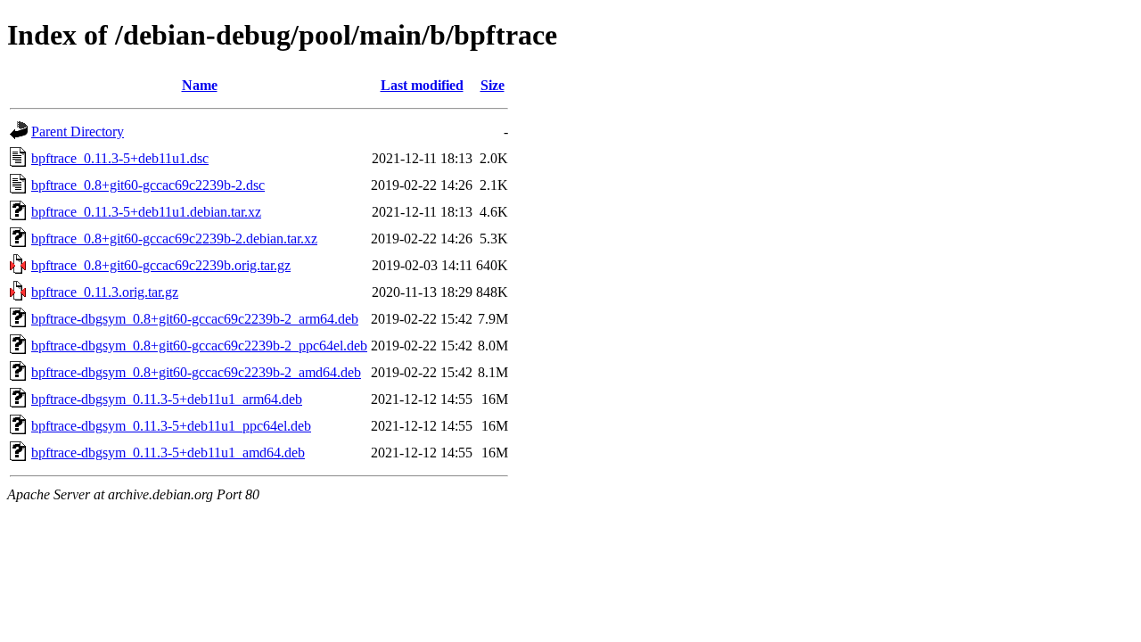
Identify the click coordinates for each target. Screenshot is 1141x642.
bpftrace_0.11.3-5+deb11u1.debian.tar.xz (146, 211)
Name (200, 85)
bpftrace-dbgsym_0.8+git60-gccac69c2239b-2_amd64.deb (196, 372)
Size (492, 85)
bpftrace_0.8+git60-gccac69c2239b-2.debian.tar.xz (174, 238)
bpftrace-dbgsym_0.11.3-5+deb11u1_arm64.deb (166, 399)
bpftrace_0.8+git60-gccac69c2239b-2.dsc (148, 185)
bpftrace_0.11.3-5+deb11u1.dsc (120, 158)
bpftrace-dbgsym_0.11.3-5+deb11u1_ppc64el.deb (171, 425)
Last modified (422, 85)
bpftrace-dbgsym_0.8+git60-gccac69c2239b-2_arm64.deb (194, 318)
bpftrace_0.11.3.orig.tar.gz (104, 292)
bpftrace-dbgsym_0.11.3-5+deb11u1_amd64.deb (168, 452)
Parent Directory (77, 131)
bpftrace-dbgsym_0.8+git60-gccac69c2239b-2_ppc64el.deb (199, 345)
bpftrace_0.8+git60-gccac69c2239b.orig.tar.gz (161, 265)
